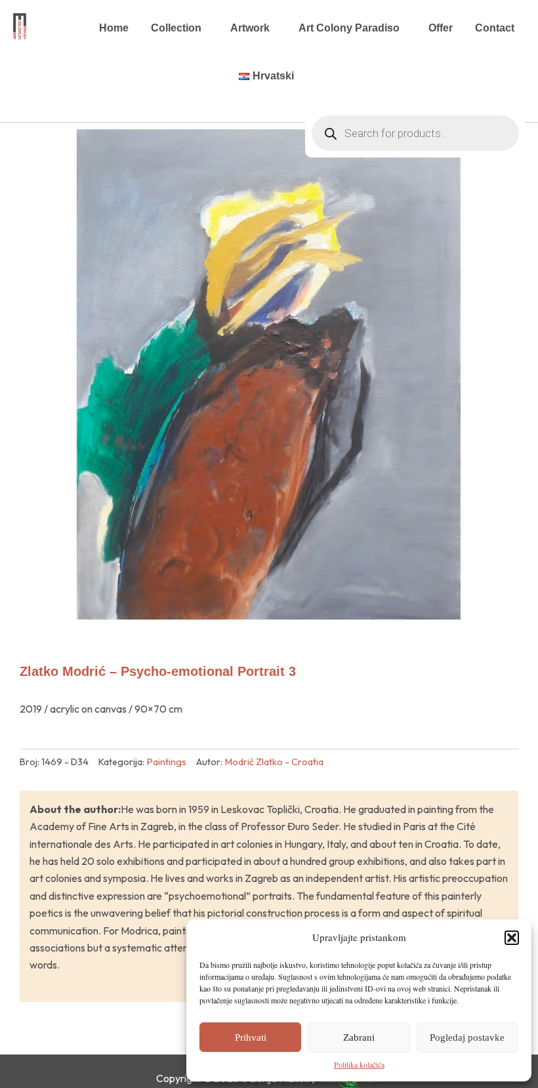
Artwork (250, 27)
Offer (440, 27)
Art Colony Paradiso (349, 27)
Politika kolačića (359, 1064)
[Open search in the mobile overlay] (415, 76)
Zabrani (359, 1037)
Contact (494, 27)
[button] (511, 937)
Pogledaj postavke (467, 1037)
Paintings (166, 762)
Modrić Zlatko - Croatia (274, 762)
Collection (176, 27)
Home (114, 27)
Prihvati (250, 1037)
